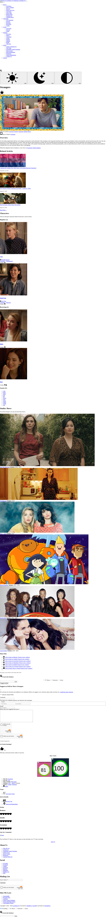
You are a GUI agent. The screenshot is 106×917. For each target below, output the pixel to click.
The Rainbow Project (8, 903)
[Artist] (4, 304)
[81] (44, 776)
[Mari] (13, 379)
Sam (4, 399)
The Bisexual (3, 501)
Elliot (4, 394)
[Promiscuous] (4, 262)
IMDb (6, 786)
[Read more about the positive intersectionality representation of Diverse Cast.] (4, 801)
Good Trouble (3, 650)
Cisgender (2, 261)
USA (9, 780)
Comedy (10, 784)
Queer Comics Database (9, 900)
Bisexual (8, 302)
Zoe (4, 405)
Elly (4, 395)
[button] (1, 71)
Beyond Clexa (6, 897)
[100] (60, 776)
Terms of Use (6, 852)
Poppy (4, 398)
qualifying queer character (66, 692)
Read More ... (3, 210)
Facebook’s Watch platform (34, 148)
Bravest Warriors (4, 585)
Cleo (4, 391)
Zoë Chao (3, 301)
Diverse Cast (9, 801)
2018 (13, 783)
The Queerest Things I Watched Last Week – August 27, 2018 (15, 188)
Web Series (14, 781)
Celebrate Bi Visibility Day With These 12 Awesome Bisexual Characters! (18, 168)
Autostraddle (6, 896)
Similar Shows (27, 131)
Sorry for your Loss (5, 467)
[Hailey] (13, 341)
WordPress (29, 905)
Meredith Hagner (5, 259)
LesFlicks (5, 899)
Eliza (4, 392)
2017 (9, 783)
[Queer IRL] (6, 385)
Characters (20, 131)
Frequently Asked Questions (10, 851)
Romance (14, 784)
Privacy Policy (6, 854)
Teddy (4, 403)
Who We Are (6, 848)
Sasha (4, 401)
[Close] (3, 2)
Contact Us (6, 849)
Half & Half (3, 618)
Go (16, 681)
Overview (11, 131)
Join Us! (53, 841)
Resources (5, 855)
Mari (1, 382)
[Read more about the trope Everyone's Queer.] (4, 794)
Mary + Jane (3, 533)
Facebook (12, 134)
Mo (4, 396)
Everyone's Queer (10, 794)
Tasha (4, 402)
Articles (16, 131)
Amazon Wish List (7, 856)
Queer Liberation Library (9, 901)
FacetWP (34, 905)
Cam (1, 256)
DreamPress (47, 905)
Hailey (1, 344)
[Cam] (13, 253)
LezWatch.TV (16, 905)
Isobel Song (3, 298)
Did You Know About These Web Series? (10, 204)
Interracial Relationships (12, 804)
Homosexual (9, 261)
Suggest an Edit (4, 683)
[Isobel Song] (13, 295)
